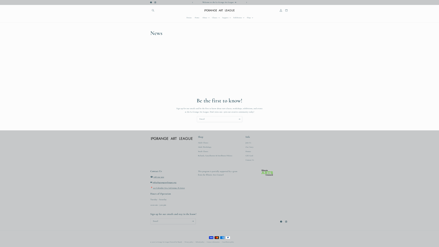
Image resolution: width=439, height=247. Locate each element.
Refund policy (200, 242)
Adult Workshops (204, 147)
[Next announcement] (246, 2)
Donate (248, 151)
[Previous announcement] (192, 2)
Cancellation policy (228, 242)
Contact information (213, 242)
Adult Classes (203, 143)
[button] (153, 10)
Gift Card (249, 156)
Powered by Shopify (176, 242)
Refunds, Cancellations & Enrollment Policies (215, 156)
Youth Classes (203, 151)
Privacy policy (189, 242)
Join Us (248, 143)
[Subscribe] (239, 119)
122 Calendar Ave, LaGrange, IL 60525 (169, 188)
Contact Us (250, 160)
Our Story (249, 147)
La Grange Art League (162, 242)
